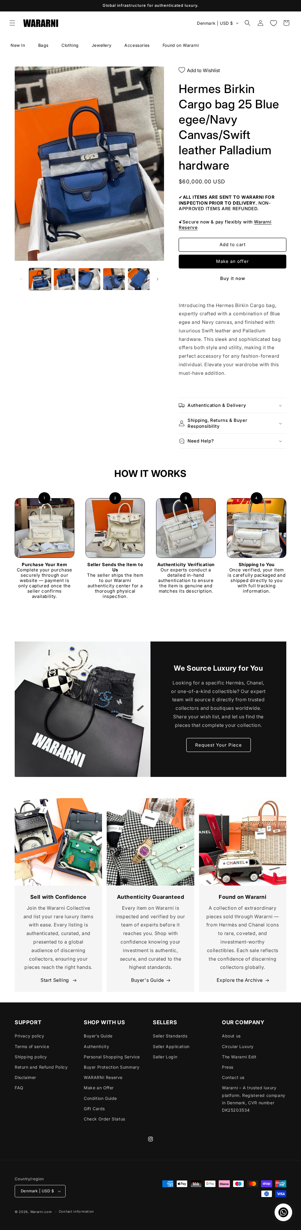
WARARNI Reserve (103, 1077)
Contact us (233, 1077)
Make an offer (232, 261)
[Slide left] (21, 279)
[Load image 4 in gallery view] (114, 279)
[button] (12, 22)
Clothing (70, 45)
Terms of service (32, 1046)
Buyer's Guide (147, 980)
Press (227, 1067)
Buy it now (232, 278)
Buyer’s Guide (98, 1035)
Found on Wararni (181, 45)
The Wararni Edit (239, 1056)
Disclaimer (25, 1077)
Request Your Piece (218, 745)
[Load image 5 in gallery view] (139, 279)
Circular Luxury (238, 1046)
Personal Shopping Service (112, 1056)
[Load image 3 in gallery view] (89, 279)
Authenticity (96, 1046)
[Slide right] (157, 279)
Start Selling (55, 980)
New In (18, 45)
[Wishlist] (273, 22)
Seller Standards (170, 1035)
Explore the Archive (240, 980)
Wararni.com (41, 1212)
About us (231, 1035)
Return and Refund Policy (41, 1067)
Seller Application (171, 1046)
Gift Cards (94, 1108)
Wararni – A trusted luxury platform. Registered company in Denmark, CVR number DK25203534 (253, 1099)
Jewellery (101, 45)
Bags (43, 45)
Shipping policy (31, 1056)
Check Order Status (104, 1118)
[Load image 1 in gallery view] (40, 279)
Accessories (137, 45)
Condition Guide (100, 1098)
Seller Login (165, 1056)
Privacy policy (29, 1035)
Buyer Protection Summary (111, 1067)
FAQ (19, 1087)
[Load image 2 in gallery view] (65, 279)
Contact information (76, 1211)
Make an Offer (99, 1087)
